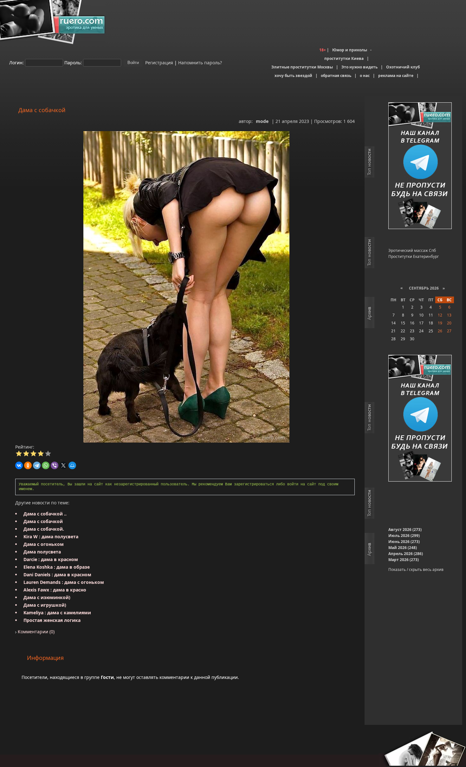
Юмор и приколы (349, 50)
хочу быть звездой (293, 75)
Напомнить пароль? (200, 62)
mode (262, 121)
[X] (63, 465)
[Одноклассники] (28, 465)
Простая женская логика (52, 620)
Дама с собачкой (43, 521)
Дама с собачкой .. (45, 514)
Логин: (16, 62)
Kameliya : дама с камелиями (57, 613)
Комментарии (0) (35, 632)
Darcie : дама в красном (50, 559)
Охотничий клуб (403, 67)
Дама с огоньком (43, 544)
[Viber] (54, 465)
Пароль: (73, 62)
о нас (365, 75)
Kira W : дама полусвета (50, 537)
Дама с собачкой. (43, 529)
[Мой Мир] (72, 465)
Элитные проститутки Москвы (302, 67)
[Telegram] (37, 465)
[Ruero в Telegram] (420, 166)
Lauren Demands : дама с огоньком (63, 582)
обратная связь (336, 75)
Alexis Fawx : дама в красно (54, 590)
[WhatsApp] (45, 465)
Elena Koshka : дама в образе (56, 567)
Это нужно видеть (359, 67)
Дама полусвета (42, 552)
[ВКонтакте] (19, 465)
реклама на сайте (395, 75)
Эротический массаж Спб (412, 250)
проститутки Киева (344, 58)
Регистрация (158, 62)
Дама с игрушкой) (44, 605)
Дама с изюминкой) (46, 597)
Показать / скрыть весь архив (415, 569)
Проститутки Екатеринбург (413, 256)
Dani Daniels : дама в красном (57, 575)
